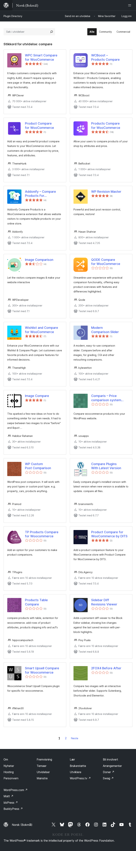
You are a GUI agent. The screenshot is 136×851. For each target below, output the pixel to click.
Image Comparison (39, 260)
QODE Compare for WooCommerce (105, 262)
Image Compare (37, 396)
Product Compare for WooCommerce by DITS (109, 534)
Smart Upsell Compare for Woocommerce (42, 670)
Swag (108, 778)
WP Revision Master (106, 191)
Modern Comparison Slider (105, 330)
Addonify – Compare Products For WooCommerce (40, 194)
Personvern (11, 778)
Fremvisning (44, 759)
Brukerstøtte (78, 766)
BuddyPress (13, 809)
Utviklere (75, 772)
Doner (108, 772)
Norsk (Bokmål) (22, 825)
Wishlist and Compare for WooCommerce (41, 330)
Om (6, 759)
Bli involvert (110, 759)
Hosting (9, 772)
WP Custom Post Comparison (38, 466)
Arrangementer (112, 766)
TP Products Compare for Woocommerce (41, 534)
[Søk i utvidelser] (51, 31)
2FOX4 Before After (106, 668)
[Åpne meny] (130, 5)
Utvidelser (43, 772)
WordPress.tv (80, 778)
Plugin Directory (13, 16)
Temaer (41, 766)
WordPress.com (16, 790)
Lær (72, 759)
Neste (74, 738)
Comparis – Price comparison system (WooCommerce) (106, 398)
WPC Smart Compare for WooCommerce (41, 57)
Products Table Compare (36, 602)
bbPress (11, 802)
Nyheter (9, 766)
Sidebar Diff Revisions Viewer (104, 602)
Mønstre (42, 778)
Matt (8, 796)
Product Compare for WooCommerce (39, 125)
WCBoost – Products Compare (105, 57)
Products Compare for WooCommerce (105, 125)
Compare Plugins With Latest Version (106, 466)
